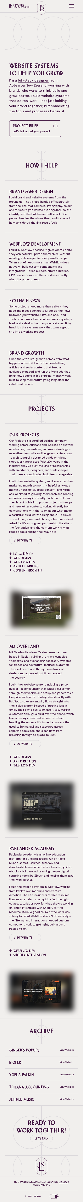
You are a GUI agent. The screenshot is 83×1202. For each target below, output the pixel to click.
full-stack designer (33, 80)
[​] (51, 1196)
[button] (71, 6)
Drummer (63, 1181)
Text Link (41, 180)
